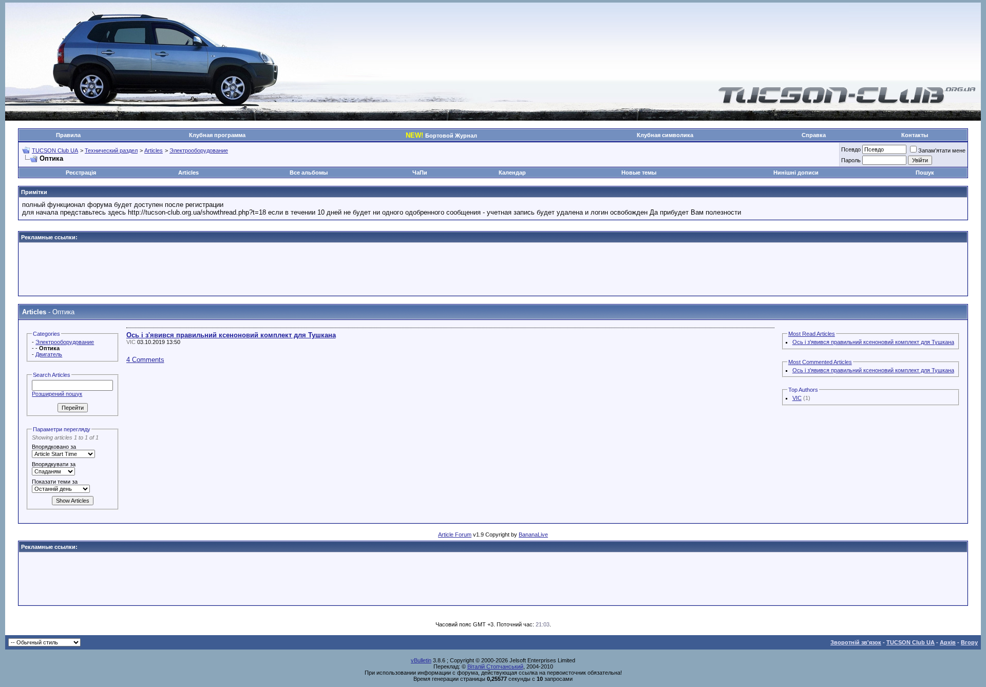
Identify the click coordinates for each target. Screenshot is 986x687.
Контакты (914, 135)
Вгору (969, 642)
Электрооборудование (198, 150)
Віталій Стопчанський (495, 666)
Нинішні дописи (796, 172)
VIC (797, 398)
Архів (948, 642)
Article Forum (454, 534)
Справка (814, 135)
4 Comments (145, 360)
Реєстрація (81, 172)
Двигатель (48, 354)
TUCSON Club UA (55, 150)
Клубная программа (217, 135)
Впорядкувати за (53, 464)
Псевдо (851, 149)
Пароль (851, 160)
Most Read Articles (811, 334)
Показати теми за (55, 482)
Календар (512, 172)
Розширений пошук (57, 394)
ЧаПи (419, 172)
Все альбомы (309, 172)
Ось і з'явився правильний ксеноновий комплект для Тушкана (231, 335)
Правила (68, 135)
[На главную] (847, 102)
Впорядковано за (54, 447)
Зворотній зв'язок (855, 642)
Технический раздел (111, 150)
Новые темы (638, 172)
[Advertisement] (493, 269)
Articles (153, 150)
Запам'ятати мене (941, 150)
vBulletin (421, 660)
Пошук (925, 172)
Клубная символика (665, 135)
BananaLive (533, 534)
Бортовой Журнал (441, 135)
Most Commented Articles (820, 362)
